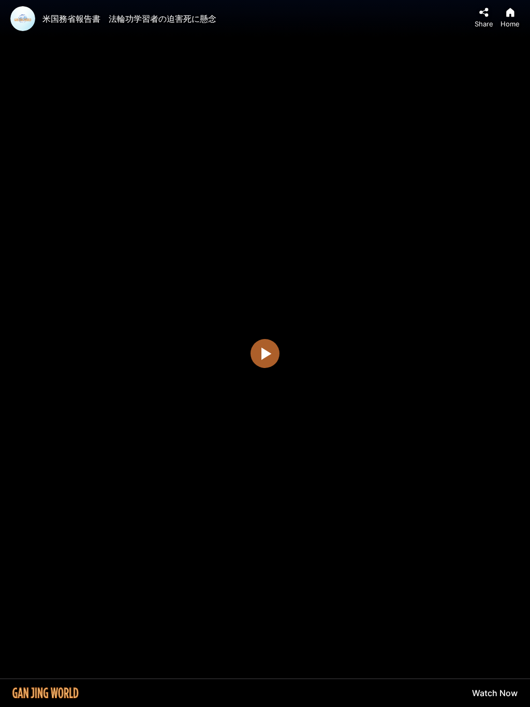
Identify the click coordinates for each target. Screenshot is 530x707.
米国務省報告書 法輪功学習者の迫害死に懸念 (129, 18)
